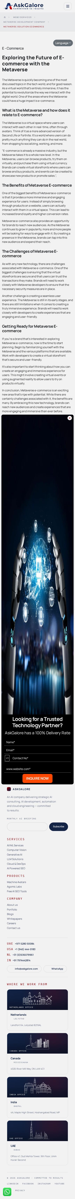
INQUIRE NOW (37, 778)
